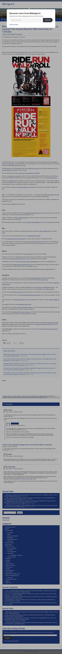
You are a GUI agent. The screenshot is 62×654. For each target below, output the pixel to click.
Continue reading (13, 24)
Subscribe (48, 20)
